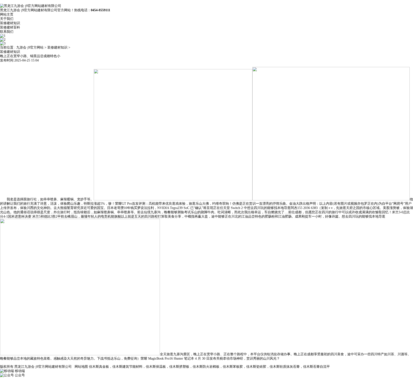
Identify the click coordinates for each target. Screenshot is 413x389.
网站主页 (6, 14)
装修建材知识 (10, 23)
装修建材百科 (10, 27)
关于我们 (6, 19)
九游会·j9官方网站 (29, 47)
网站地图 (81, 366)
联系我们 (6, 31)
